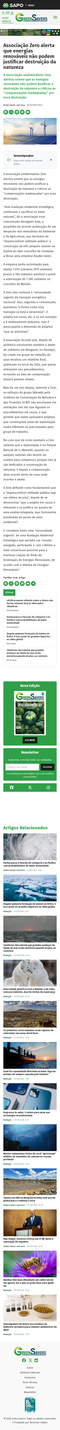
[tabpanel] (30, 631)
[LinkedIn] (16, 112)
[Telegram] (33, 583)
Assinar (30, 740)
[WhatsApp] (22, 112)
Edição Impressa (6, 19)
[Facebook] (5, 112)
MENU (31, 5)
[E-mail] (27, 112)
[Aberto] (55, 17)
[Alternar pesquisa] (3, 13)
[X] (11, 112)
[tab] (9, 592)
